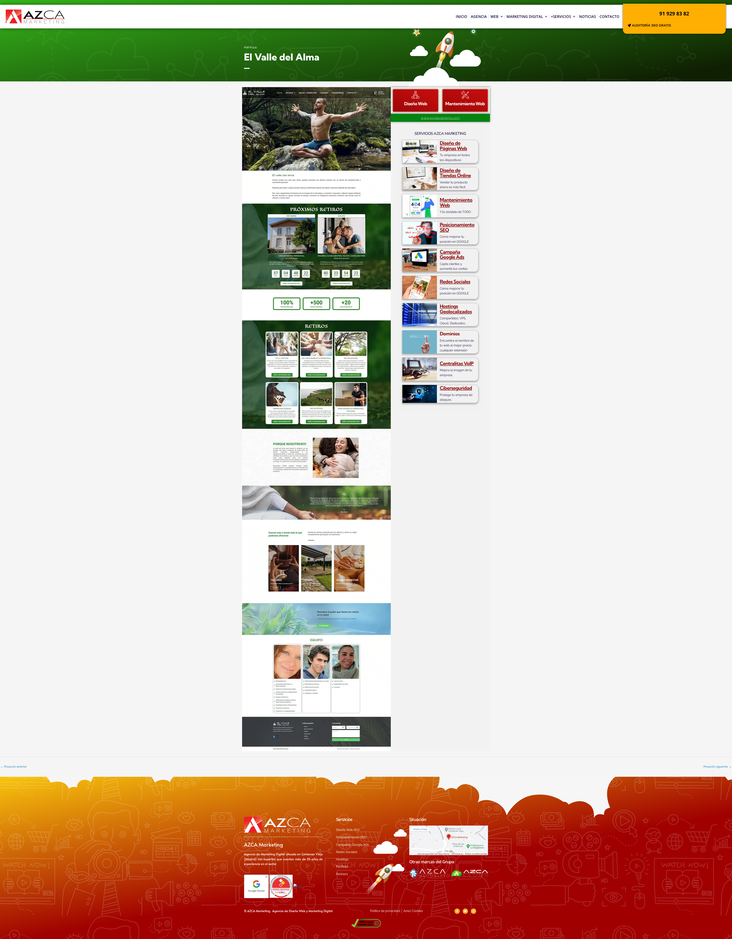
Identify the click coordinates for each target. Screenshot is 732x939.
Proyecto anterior (13, 766)
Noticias (587, 16)
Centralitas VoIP (457, 363)
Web (494, 16)
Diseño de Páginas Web (453, 145)
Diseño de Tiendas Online (455, 172)
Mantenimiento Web (456, 202)
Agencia (479, 16)
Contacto (609, 16)
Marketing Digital (524, 16)
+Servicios (561, 16)
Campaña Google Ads (452, 254)
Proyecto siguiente (717, 766)
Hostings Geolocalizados (456, 308)
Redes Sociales (455, 281)
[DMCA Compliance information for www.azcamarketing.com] (366, 923)
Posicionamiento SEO (457, 227)
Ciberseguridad (456, 388)
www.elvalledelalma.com (440, 118)
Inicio (461, 16)
